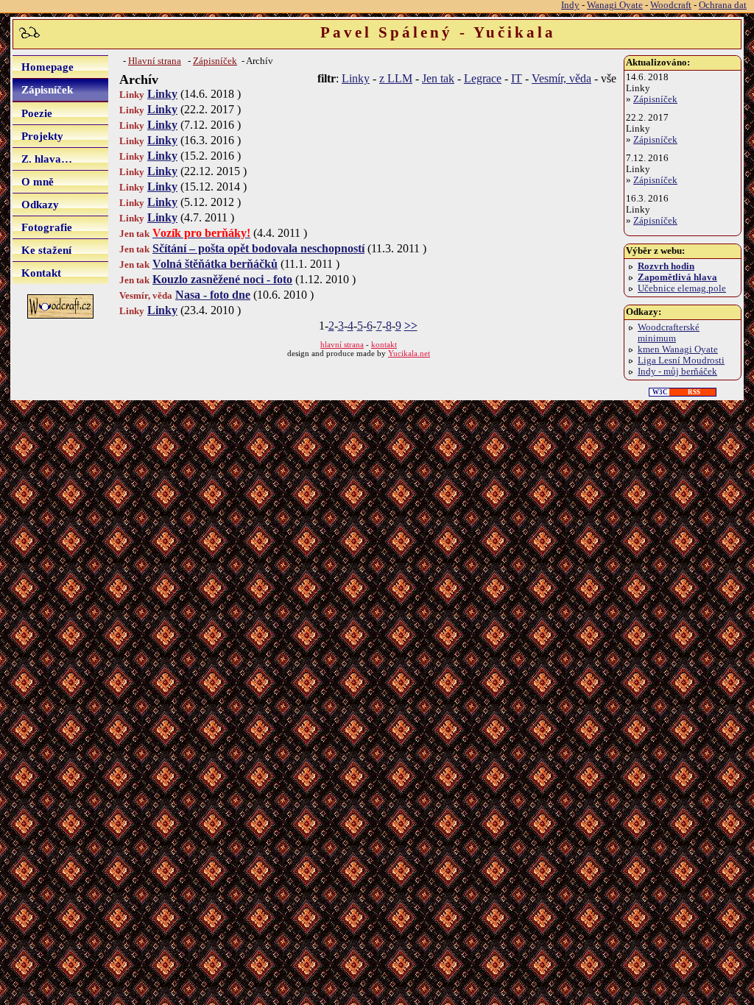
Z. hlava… (46, 158)
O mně (37, 181)
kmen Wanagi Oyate (678, 349)
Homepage (47, 66)
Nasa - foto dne (212, 294)
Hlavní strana (154, 61)
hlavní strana (342, 344)
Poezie (36, 113)
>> (410, 325)
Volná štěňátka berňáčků (215, 264)
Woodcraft (670, 5)
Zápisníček (47, 89)
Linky (356, 78)
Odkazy (40, 204)
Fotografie (46, 227)
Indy (570, 5)
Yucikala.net (409, 353)
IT (516, 78)
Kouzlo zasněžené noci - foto (222, 279)
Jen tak (438, 78)
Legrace (482, 78)
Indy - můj (677, 371)
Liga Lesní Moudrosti (681, 360)
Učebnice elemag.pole (682, 288)
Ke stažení (46, 250)
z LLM (395, 78)
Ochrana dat (723, 5)
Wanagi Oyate (615, 5)
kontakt (384, 344)
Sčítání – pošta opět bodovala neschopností (258, 248)
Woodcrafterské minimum (669, 333)
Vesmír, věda (561, 78)
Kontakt (41, 272)
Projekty (42, 135)
